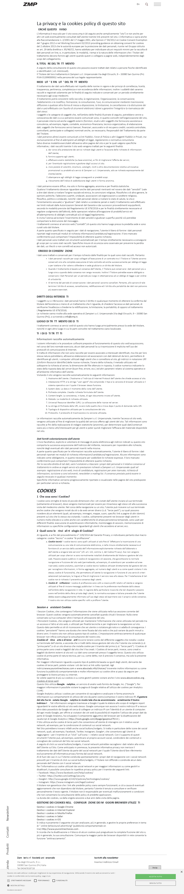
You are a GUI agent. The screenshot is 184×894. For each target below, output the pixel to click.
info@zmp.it (71, 316)
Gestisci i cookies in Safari (50, 816)
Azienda (7, 865)
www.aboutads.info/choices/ (91, 668)
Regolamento (45, 310)
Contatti (7, 832)
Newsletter (7, 813)
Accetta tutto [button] (155, 876)
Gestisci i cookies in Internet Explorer (56, 810)
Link (40, 690)
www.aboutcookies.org (132, 678)
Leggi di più (46, 876)
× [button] (181, 872)
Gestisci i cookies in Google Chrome (55, 807)
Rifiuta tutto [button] (156, 883)
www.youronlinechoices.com (59, 668)
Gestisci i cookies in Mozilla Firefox (54, 813)
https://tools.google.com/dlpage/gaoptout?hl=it (93, 719)
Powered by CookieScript (14, 890)
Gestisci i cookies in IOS (49, 819)
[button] (8, 881)
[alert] (92, 881)
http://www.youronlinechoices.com (60, 829)
